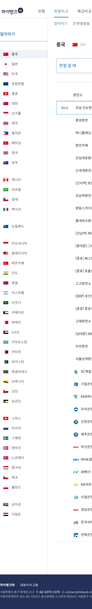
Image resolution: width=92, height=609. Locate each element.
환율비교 (61, 11)
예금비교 (84, 11)
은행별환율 (81, 23)
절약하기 (60, 23)
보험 (41, 11)
